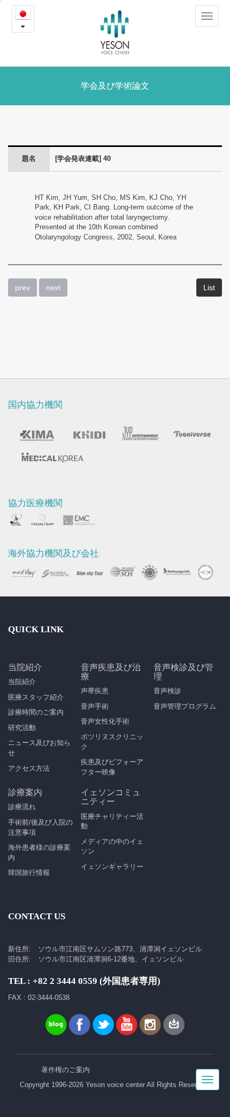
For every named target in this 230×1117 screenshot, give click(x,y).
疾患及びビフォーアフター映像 (112, 767)
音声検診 (167, 691)
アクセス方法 (29, 768)
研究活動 (22, 728)
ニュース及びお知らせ (39, 748)
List (209, 287)
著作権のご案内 (65, 1070)
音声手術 (95, 706)
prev (22, 287)
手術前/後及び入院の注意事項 (40, 827)
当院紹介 (22, 682)
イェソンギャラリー (112, 867)
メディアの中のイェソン (112, 846)
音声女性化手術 (105, 721)
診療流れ (22, 807)
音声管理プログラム (185, 706)
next (53, 287)
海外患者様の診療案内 (39, 852)
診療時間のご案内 (36, 712)
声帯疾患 (95, 691)
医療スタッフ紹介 (36, 697)
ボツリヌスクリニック (112, 742)
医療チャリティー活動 (112, 821)
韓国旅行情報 (29, 872)
